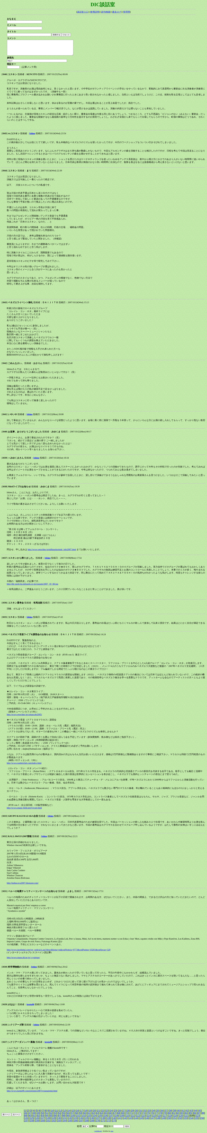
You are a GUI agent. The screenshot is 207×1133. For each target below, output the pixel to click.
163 (59, 1120)
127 (43, 1118)
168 (87, 1120)
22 (103, 1110)
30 (136, 1110)
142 (125, 1118)
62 (93, 1113)
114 (149, 1115)
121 (186, 1115)
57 (72, 1113)
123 (198, 1115)
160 (43, 1120)
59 (80, 1113)
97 (59, 1115)
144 (136, 1118)
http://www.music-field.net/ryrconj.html (24, 808)
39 (174, 1110)
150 (169, 1118)
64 (101, 1113)
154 (191, 1118)
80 (169, 1113)
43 (191, 1110)
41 (183, 1110)
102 (84, 1115)
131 (65, 1118)
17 (81, 1110)
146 (147, 1118)
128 (48, 1118)
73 (139, 1113)
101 (78, 1115)
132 (70, 1118)
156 (202, 1118)
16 (77, 1110)
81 (173, 1113)
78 (161, 1113)
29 (132, 1110)
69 (123, 1113)
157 (26, 1120)
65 (106, 1113)
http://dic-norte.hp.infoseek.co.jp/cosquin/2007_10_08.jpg (32, 584)
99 (68, 1115)
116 (159, 1115)
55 (63, 1113)
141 (120, 1118)
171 (103, 1120)
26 (119, 1110)
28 (128, 1110)
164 (65, 1120)
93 (42, 1115)
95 (51, 1115)
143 (131, 1118)
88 (203, 1113)
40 (179, 1110)
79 (165, 1113)
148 (158, 1118)
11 (56, 1110)
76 (152, 1113)
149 (163, 1118)
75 (148, 1113)
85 (190, 1113)
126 (37, 1118)
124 (26, 1118)
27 (124, 1110)
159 (37, 1120)
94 (46, 1115)
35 (157, 1110)
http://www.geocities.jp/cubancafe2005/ (24, 714)
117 (165, 1115)
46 (25, 1113)
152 (180, 1118)
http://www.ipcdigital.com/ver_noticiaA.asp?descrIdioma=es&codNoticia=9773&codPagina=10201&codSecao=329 (58, 950)
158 (32, 1120)
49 (38, 1113)
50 (42, 1113)
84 (186, 1113)
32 (145, 1110)
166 (76, 1120)
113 (143, 1115)
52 (51, 1113)
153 (185, 1118)
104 (95, 1115)
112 (138, 1115)
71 (131, 1113)
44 (195, 1110)
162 (54, 1120)
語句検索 (105, 12)
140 (114, 1118)
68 (118, 1113)
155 (196, 1118)
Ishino (32, 133)
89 (25, 1115)
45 (200, 1110)
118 (170, 1115)
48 (34, 1113)
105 (100, 1115)
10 (52, 1110)
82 (177, 1113)
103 (89, 1115)
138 (103, 1118)
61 (89, 1113)
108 (117, 1115)
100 (73, 1115)
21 (98, 1110)
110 (127, 1115)
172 (109, 1120)
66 (110, 1113)
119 (175, 1115)
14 (69, 1110)
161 (48, 1120)
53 (55, 1113)
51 (46, 1113)
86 (194, 1113)
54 (59, 1113)
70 (127, 1113)
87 (199, 1113)
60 (85, 1113)
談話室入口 (82, 12)
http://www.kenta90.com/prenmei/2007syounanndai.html (32, 1091)
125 (32, 1118)
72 (135, 1113)
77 (156, 1113)
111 (133, 1115)
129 (54, 1118)
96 (55, 1115)
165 (70, 1120)
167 (81, 1120)
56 (68, 1113)
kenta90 (30, 1004)
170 (98, 1120)
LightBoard (98, 1131)
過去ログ (116, 12)
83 (182, 1113)
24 (111, 1110)
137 (98, 1118)
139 (109, 1118)
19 (90, 1110)
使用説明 (94, 12)
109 (122, 1115)
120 (181, 1115)
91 (34, 1115)
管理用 (126, 12)
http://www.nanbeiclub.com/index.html (24, 763)
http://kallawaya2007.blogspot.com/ (22, 883)
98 (63, 1115)
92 (38, 1115)
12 (60, 1110)
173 (114, 1120)
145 (141, 1118)
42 (187, 1110)
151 (174, 1118)
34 (153, 1110)
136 (92, 1118)
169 (92, 1120)
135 (87, 1118)
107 (111, 1115)
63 (97, 1113)
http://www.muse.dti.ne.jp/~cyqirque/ (23, 957)
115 (154, 1115)
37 (166, 1110)
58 (76, 1113)
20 (94, 1110)
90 (30, 1115)
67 (114, 1113)
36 (162, 1110)
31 (141, 1110)
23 (107, 1110)
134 (81, 1118)
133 (76, 1118)
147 (152, 1118)
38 (170, 1110)
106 (106, 1115)
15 (73, 1110)
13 (65, 1110)
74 (144, 1113)
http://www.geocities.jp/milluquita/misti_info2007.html (52, 549)
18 (86, 1110)
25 (115, 1110)
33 (149, 1110)
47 (30, 1113)
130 (59, 1118)
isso (112, 1131)
